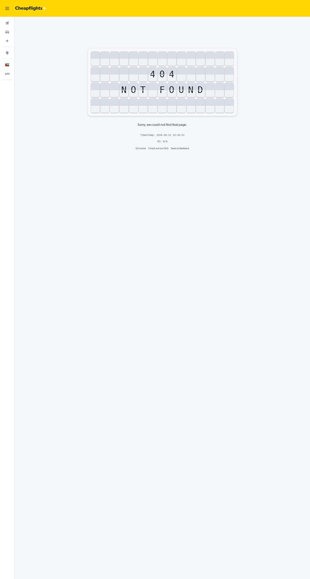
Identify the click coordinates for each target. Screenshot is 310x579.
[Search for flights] (7, 23)
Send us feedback (180, 148)
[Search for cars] (7, 32)
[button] (7, 8)
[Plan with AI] (7, 41)
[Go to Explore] (7, 53)
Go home (141, 148)
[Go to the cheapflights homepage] (30, 8)
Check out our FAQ (158, 148)
